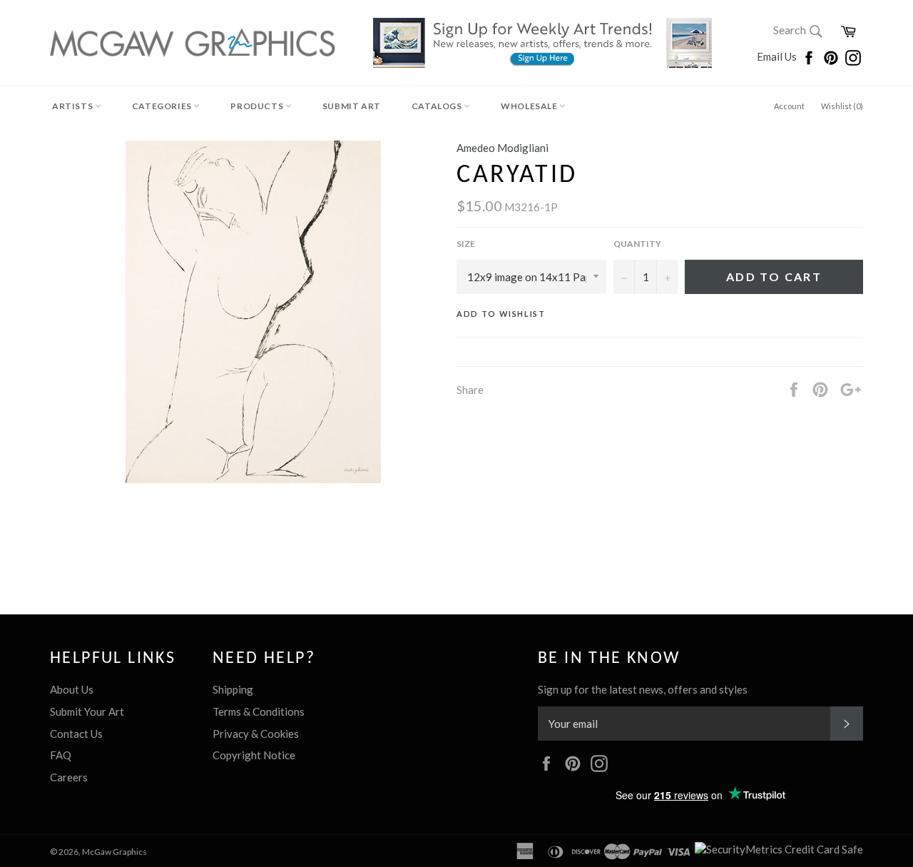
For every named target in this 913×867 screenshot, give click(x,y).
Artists (73, 106)
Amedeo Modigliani (502, 147)
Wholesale (530, 106)
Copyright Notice (254, 755)
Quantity (637, 243)
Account (789, 106)
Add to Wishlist (501, 313)
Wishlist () (842, 106)
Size (465, 243)
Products (257, 106)
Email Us (778, 56)
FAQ (60, 755)
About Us (71, 689)
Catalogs (438, 106)
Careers (69, 777)
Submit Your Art (87, 711)
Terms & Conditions (259, 711)
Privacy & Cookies (256, 733)
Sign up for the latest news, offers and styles (643, 689)
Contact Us (76, 733)
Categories (163, 106)
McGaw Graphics (114, 851)
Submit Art (351, 106)
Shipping (233, 689)
